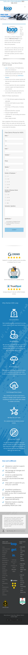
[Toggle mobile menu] (25, 7)
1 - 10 (8, 194)
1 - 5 (8, 176)
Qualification (8, 218)
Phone (6, 161)
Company (7, 155)
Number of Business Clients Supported (11, 190)
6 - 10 (8, 179)
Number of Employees (10, 173)
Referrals (18, 615)
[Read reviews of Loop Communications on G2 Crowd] (22, 598)
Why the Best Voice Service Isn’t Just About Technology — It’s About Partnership (22, 583)
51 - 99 (8, 200)
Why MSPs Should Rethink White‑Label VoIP (22, 567)
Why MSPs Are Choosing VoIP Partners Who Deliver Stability (22, 553)
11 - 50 (8, 197)
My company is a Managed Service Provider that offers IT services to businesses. (13, 223)
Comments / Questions (10, 206)
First (6, 140)
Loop (6, 68)
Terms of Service (7, 615)
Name (7, 135)
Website (7, 167)
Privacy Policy (13, 615)
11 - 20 (8, 181)
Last (6, 145)
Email (6, 148)
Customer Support (14, 616)
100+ (8, 187)
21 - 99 (8, 184)
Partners (22, 615)
